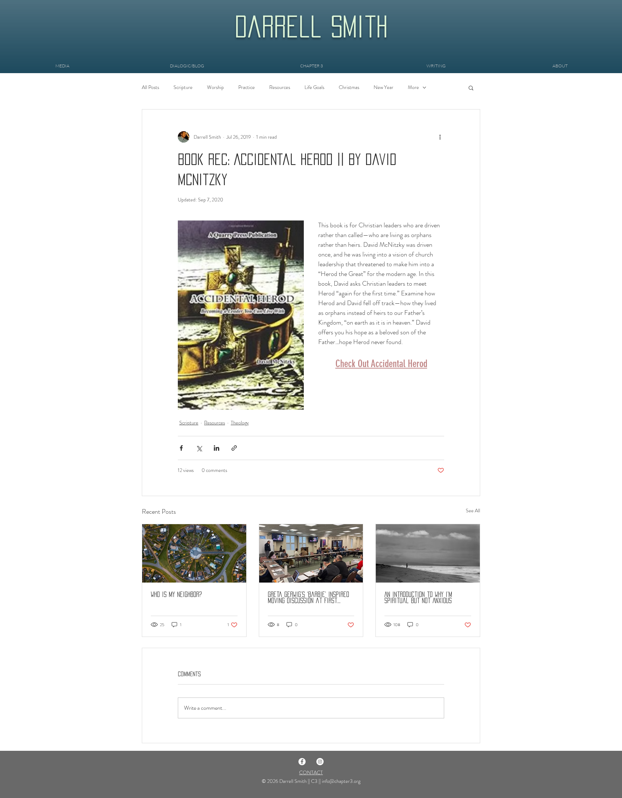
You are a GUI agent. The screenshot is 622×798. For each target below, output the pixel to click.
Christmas (349, 87)
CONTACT (311, 772)
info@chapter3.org (341, 781)
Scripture (183, 87)
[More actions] (440, 137)
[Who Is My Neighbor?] (194, 553)
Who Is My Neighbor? (176, 594)
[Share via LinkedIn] (216, 448)
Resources (279, 87)
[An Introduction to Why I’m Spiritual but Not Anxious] (428, 553)
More (413, 87)
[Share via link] (234, 448)
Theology (240, 422)
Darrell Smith (311, 26)
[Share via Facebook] (181, 448)
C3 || (316, 781)
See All (473, 510)
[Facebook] (302, 761)
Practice (246, 87)
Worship (215, 87)
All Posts (150, 87)
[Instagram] (320, 761)
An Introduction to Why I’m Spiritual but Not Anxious (418, 597)
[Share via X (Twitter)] (198, 448)
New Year (383, 87)
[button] (471, 87)
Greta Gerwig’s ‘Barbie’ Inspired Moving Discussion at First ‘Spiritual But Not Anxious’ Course (308, 598)
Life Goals (314, 87)
